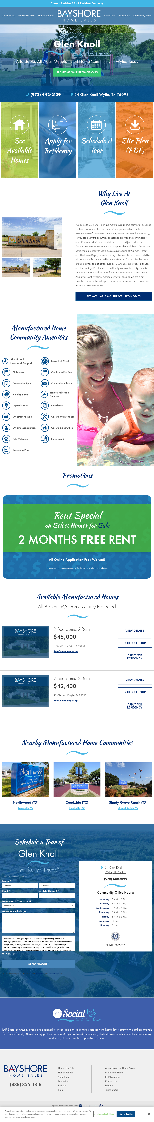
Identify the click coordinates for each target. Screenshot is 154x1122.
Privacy (109, 1085)
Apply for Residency (134, 656)
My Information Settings (104, 1114)
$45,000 (65, 637)
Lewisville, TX (25, 808)
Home (79, 15)
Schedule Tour (135, 643)
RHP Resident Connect (88, 3)
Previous (6, 237)
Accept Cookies (126, 1114)
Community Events (142, 15)
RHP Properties (112, 1077)
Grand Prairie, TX (128, 808)
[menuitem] (79, 15)
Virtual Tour (109, 15)
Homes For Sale (26, 15)
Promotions (124, 15)
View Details (134, 631)
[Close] (149, 1114)
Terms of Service (53, 973)
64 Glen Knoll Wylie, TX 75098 (101, 94)
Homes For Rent (46, 15)
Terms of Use (111, 1089)
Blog (60, 1089)
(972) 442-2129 (46, 94)
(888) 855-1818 (26, 1084)
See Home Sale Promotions (77, 72)
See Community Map (66, 651)
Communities (8, 15)
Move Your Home (114, 1072)
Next (58, 237)
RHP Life (62, 1085)
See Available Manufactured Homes (114, 296)
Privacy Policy (40, 973)
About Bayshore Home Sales (120, 1068)
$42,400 (65, 686)
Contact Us (111, 1081)
